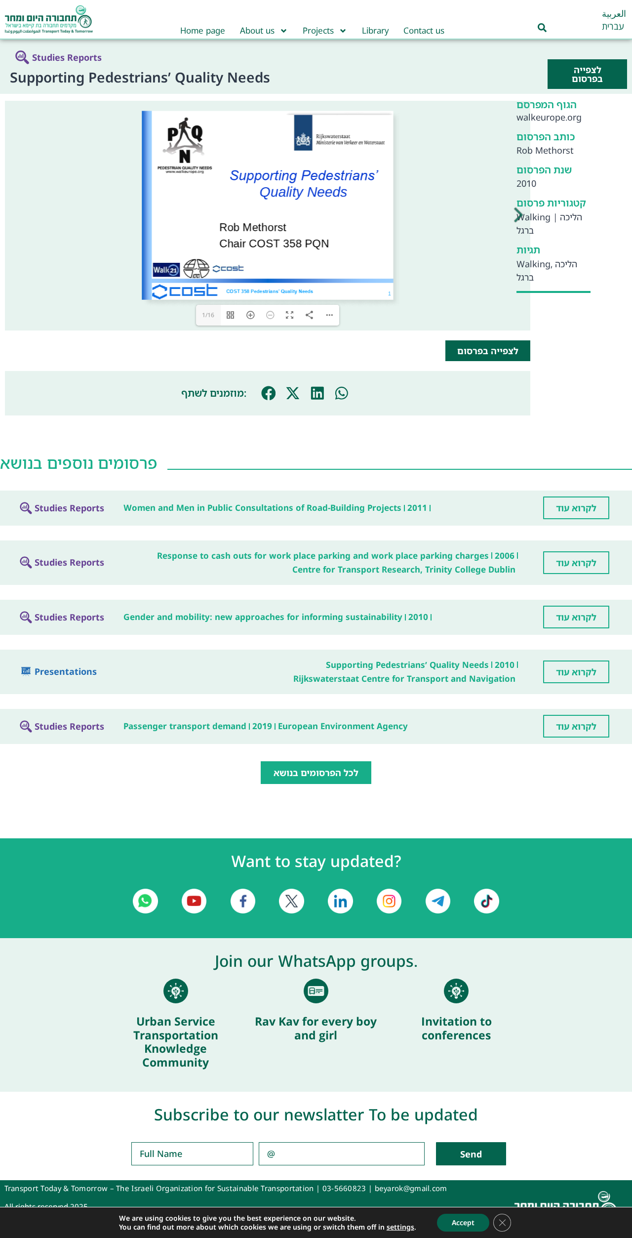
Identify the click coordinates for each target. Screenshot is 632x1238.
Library (375, 30)
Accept (463, 1222)
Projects (318, 30)
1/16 (208, 315)
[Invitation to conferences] (456, 991)
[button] (268, 393)
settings (400, 1227)
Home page (202, 30)
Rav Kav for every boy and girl (316, 1028)
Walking (533, 217)
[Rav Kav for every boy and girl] (316, 991)
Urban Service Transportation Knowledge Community (175, 1041)
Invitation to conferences (456, 1028)
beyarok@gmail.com (411, 1188)
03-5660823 (344, 1188)
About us (257, 30)
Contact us (423, 30)
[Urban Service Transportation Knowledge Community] (175, 991)
